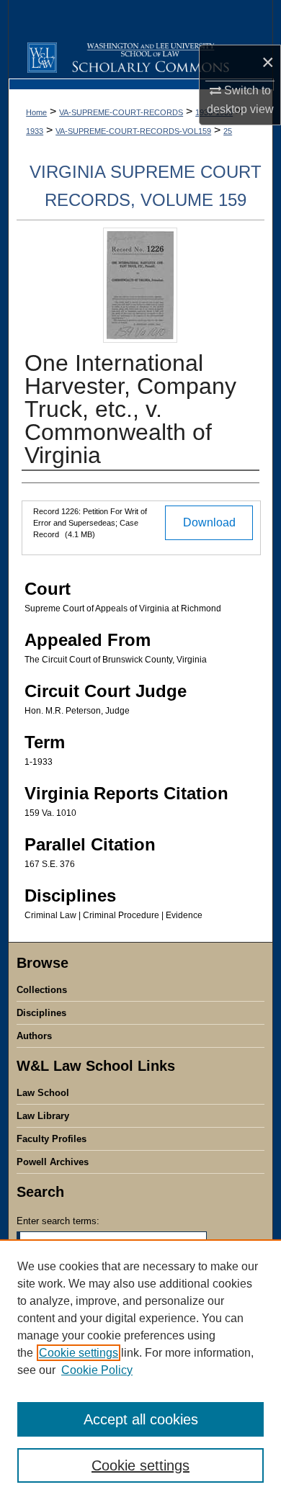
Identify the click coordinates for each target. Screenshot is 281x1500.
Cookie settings (78, 1353)
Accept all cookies (141, 1419)
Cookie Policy (97, 1370)
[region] (140, 1369)
